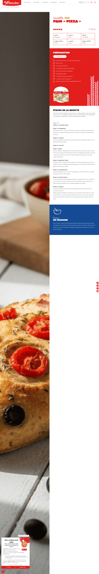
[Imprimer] (90, 29)
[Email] (94, 29)
